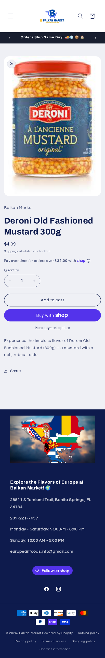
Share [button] (15, 371)
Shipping (10, 251)
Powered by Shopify (57, 633)
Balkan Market (30, 633)
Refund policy (88, 633)
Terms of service (54, 641)
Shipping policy (83, 641)
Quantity (11, 270)
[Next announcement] (95, 37)
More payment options (52, 328)
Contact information (55, 649)
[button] (11, 16)
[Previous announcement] (9, 37)
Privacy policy (25, 641)
